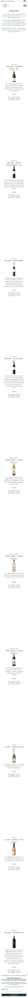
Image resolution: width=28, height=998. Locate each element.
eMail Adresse (5, 989)
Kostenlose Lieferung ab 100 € (9, 1)
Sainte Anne (14, 64)
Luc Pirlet (14, 744)
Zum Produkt (12, 98)
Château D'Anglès (14, 457)
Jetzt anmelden (14, 994)
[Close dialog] (27, 974)
